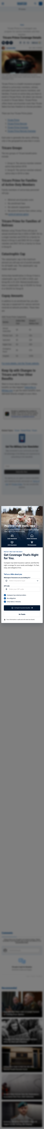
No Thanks (22, 614)
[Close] (38, 509)
